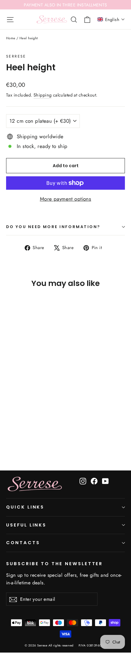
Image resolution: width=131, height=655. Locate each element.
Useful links (26, 525)
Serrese (16, 56)
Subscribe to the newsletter (54, 564)
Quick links (25, 507)
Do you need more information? (53, 226)
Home (11, 38)
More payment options (65, 198)
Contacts (23, 543)
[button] (111, 19)
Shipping (42, 95)
